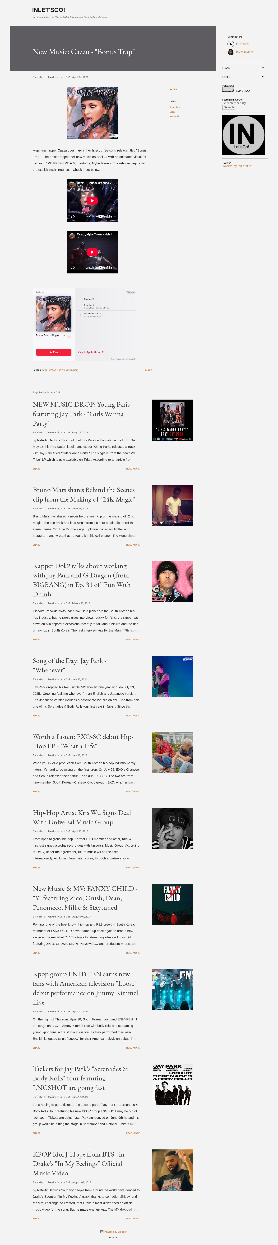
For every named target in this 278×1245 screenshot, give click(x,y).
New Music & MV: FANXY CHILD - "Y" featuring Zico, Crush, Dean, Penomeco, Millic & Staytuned (85, 898)
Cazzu (172, 111)
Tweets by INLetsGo (236, 166)
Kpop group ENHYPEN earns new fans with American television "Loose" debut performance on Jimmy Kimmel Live (85, 988)
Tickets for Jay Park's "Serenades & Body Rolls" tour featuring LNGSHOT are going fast (80, 1078)
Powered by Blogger (115, 1231)
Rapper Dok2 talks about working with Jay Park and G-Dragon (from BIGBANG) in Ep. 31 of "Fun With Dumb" (82, 580)
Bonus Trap (175, 107)
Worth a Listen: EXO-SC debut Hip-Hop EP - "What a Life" (83, 741)
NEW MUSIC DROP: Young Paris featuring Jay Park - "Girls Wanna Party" (81, 414)
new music (175, 116)
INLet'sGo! (48, 10)
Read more (133, 468)
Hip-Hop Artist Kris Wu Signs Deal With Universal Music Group (82, 817)
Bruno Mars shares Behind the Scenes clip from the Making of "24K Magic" (84, 494)
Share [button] (173, 89)
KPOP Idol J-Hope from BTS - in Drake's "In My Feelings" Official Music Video (79, 1163)
